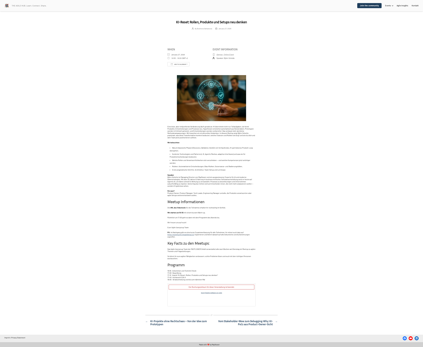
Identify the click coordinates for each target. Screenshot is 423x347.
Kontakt (415, 5)
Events (388, 5)
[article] (211, 294)
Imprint (7, 338)
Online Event (229, 54)
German (219, 54)
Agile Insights (402, 5)
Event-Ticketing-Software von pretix (211, 293)
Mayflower (216, 344)
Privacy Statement (18, 338)
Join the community (369, 5)
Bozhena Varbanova (204, 28)
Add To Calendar (180, 64)
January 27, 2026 (224, 28)
